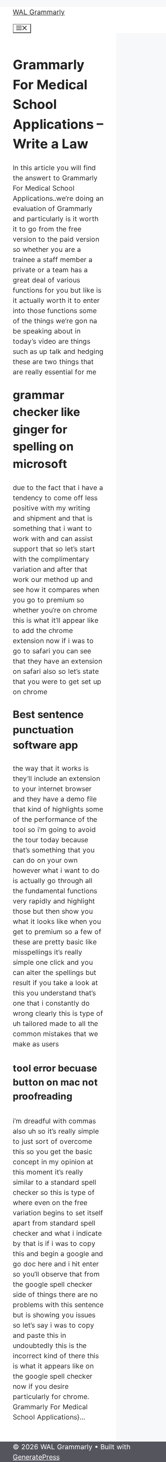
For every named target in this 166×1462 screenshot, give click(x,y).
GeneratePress (36, 1457)
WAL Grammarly (39, 12)
